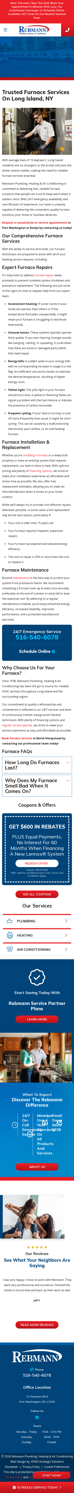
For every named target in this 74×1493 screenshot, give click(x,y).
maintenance (21, 578)
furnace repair (44, 275)
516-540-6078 (37, 1375)
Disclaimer (11, 1467)
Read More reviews (37, 1325)
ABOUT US (37, 1167)
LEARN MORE (37, 1019)
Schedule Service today (37, 1487)
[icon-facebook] (37, 1418)
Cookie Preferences (56, 1467)
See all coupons (37, 894)
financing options (40, 471)
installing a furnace (35, 455)
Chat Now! (52, 1475)
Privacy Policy (31, 1467)
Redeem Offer (36, 863)
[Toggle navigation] (5, 30)
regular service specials (17, 725)
